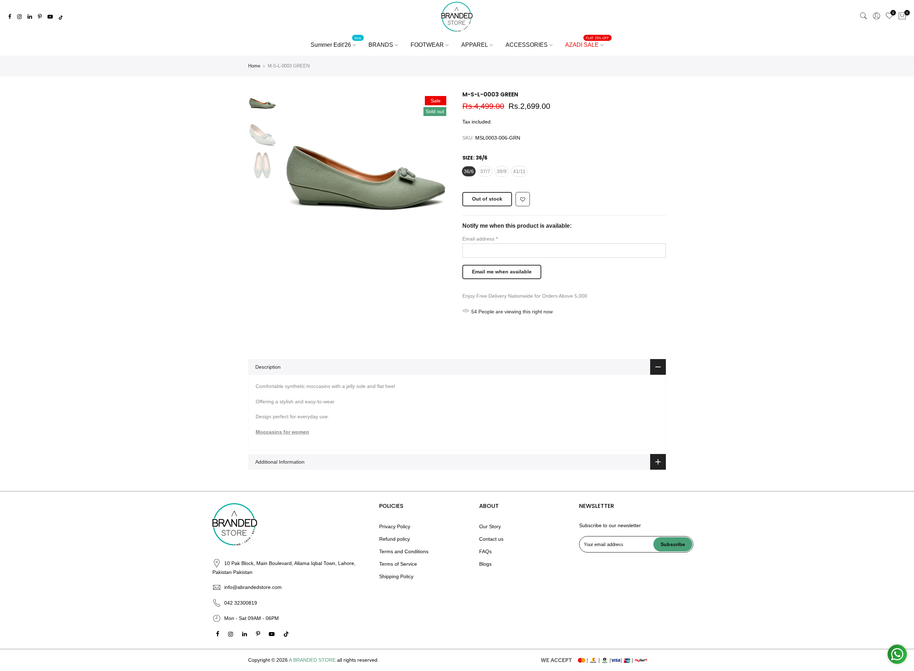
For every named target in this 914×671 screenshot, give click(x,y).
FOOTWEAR (427, 45)
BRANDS (380, 45)
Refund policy (394, 539)
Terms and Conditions (403, 551)
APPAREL (474, 45)
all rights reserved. (358, 660)
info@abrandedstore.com (253, 587)
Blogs (485, 564)
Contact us (491, 539)
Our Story (490, 526)
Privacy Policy (394, 526)
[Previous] (293, 176)
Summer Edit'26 (336, 42)
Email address (480, 239)
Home (254, 66)
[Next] (439, 176)
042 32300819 (240, 603)
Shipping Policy (396, 576)
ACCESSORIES (527, 45)
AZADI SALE (587, 42)
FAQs (485, 551)
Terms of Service (398, 564)
